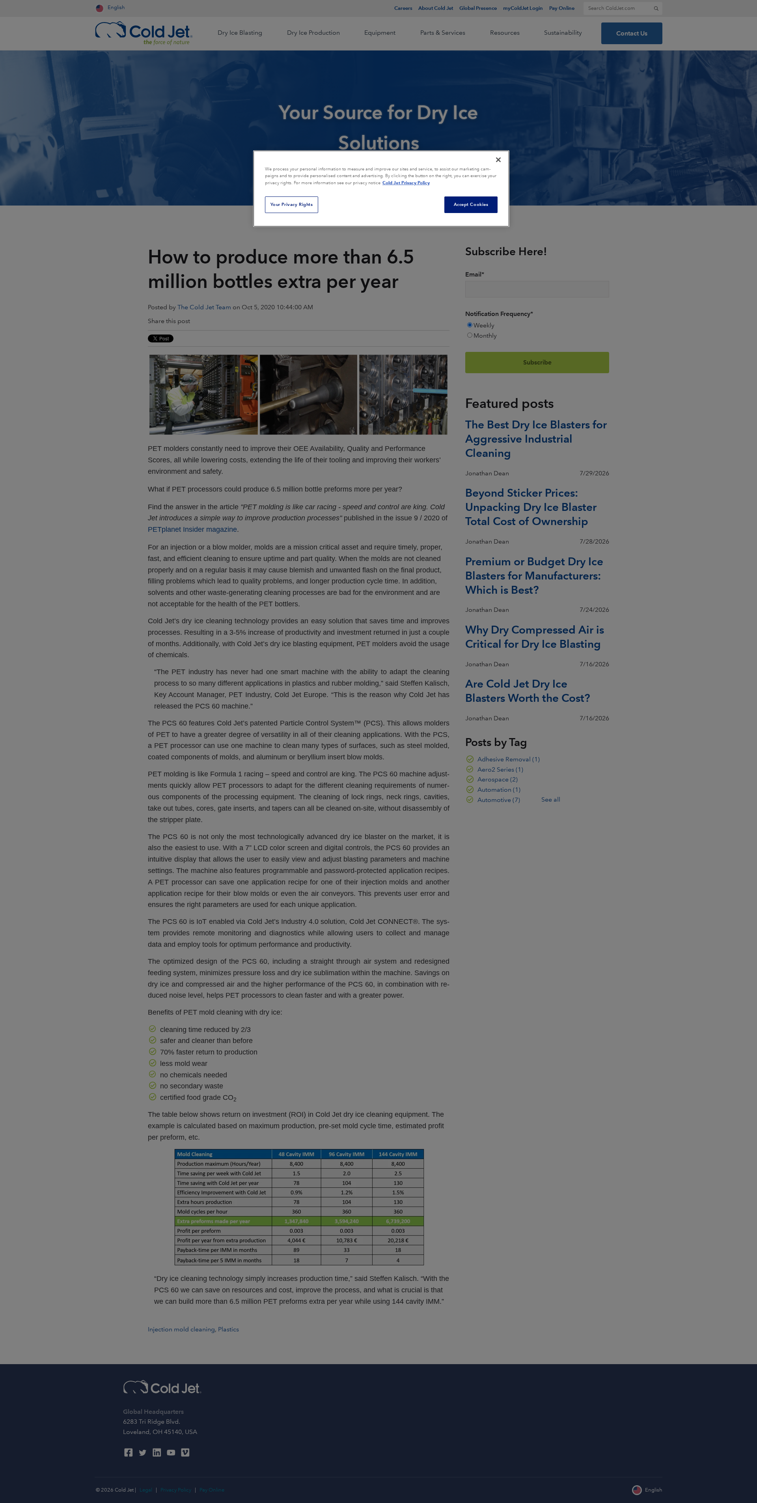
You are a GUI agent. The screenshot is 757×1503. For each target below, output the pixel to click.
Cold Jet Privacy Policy (406, 182)
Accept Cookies (471, 204)
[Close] (498, 159)
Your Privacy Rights (291, 204)
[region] (381, 188)
